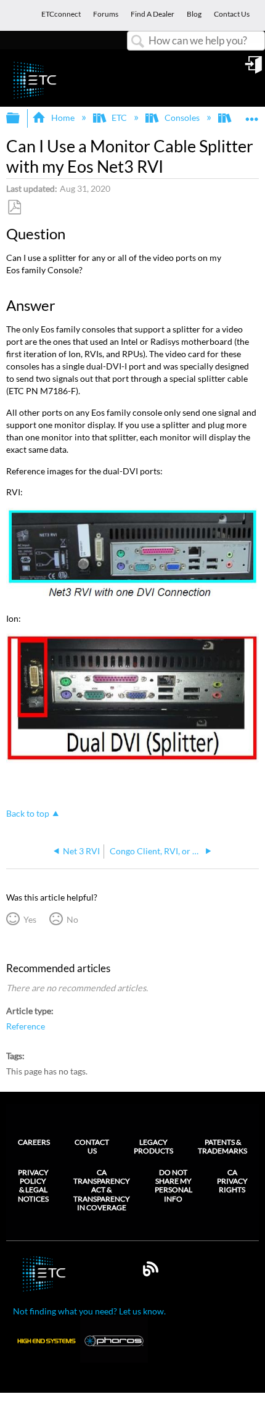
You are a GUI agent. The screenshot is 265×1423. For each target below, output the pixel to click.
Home (62, 117)
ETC (119, 117)
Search (138, 41)
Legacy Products (153, 1146)
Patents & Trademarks (222, 1146)
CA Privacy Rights (232, 1181)
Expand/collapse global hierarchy (21, 118)
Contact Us (92, 1146)
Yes (29, 919)
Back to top (27, 814)
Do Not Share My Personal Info (173, 1185)
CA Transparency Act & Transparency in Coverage (101, 1190)
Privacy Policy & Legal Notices (33, 1185)
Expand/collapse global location (252, 114)
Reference (25, 1026)
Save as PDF (14, 207)
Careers (34, 1142)
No (72, 919)
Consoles (182, 117)
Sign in (254, 69)
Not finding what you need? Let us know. (89, 1311)
